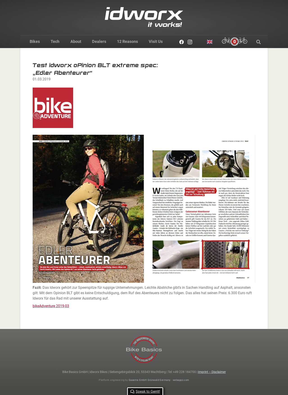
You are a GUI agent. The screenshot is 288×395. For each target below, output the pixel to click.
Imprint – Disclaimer (212, 372)
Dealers (99, 41)
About (75, 41)
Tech (55, 41)
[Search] (258, 42)
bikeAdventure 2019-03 (51, 306)
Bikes (35, 41)
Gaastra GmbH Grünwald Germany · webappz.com (159, 380)
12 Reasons (127, 41)
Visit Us (156, 41)
